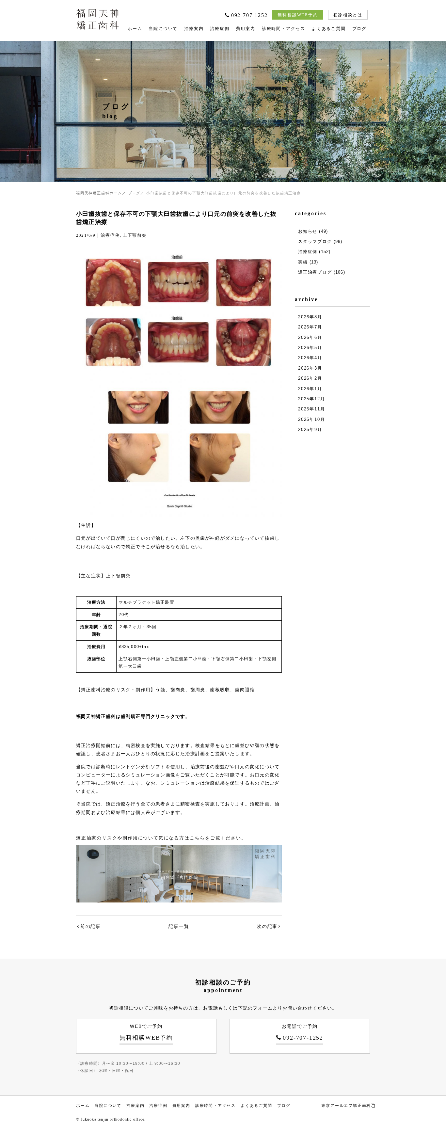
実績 (303, 262)
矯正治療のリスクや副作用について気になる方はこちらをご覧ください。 (161, 837)
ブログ (359, 28)
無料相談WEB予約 (298, 14)
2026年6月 (310, 337)
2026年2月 (310, 378)
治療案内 (193, 28)
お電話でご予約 (302, 1032)
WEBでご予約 (146, 1032)
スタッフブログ (315, 241)
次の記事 (267, 926)
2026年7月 (310, 327)
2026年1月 (310, 388)
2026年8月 (310, 316)
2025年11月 (311, 409)
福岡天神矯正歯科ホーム (99, 193)
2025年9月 (310, 429)
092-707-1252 (249, 15)
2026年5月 (310, 347)
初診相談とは (347, 14)
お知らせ (307, 231)
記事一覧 (178, 926)
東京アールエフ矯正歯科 (346, 1105)
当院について (163, 28)
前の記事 (90, 926)
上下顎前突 (135, 235)
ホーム (135, 28)
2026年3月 (310, 368)
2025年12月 (311, 398)
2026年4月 (310, 357)
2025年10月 (311, 419)
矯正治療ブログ (315, 272)
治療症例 (219, 28)
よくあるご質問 (329, 28)
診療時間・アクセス (283, 28)
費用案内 (245, 28)
